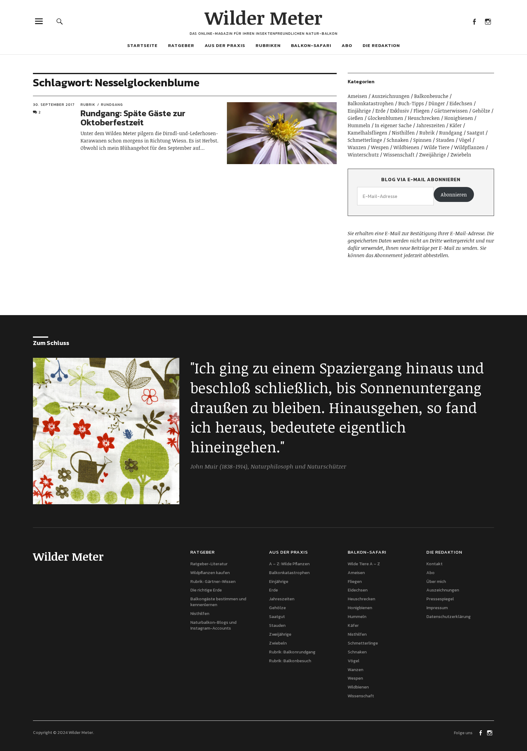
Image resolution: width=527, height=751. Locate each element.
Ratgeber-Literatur (209, 564)
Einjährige (359, 110)
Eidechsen (461, 103)
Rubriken (268, 45)
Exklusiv (399, 110)
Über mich (436, 581)
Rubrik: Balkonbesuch (290, 661)
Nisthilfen (403, 132)
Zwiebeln (460, 154)
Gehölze (481, 110)
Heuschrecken (424, 118)
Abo (347, 45)
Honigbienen (458, 118)
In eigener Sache (393, 125)
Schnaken (398, 140)
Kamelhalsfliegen (367, 132)
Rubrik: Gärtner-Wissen (212, 581)
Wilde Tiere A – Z (364, 564)
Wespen (380, 147)
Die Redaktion (381, 45)
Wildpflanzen (469, 147)
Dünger (436, 103)
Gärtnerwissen (451, 110)
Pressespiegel (440, 599)
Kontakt (434, 564)
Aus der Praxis (225, 45)
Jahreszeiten (430, 125)
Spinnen (422, 140)
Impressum (437, 608)
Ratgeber (181, 45)
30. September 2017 (54, 104)
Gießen (355, 118)
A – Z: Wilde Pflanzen (289, 564)
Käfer (456, 125)
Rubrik (88, 104)
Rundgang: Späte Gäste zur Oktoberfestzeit (133, 118)
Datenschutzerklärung (448, 616)
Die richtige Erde (206, 590)
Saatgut (475, 132)
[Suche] (60, 21)
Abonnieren (454, 194)
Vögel (465, 140)
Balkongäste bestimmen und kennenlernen (218, 602)
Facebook (474, 21)
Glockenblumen (385, 118)
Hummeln (359, 125)
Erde (380, 110)
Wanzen (357, 147)
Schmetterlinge (365, 140)
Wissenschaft (398, 154)
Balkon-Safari (311, 45)
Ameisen (357, 96)
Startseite (142, 45)
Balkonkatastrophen (371, 103)
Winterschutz (363, 154)
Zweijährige (432, 154)
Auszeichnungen (391, 96)
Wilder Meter (263, 17)
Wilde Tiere (437, 147)
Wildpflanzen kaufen (210, 573)
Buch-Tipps (411, 103)
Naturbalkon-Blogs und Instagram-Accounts (213, 625)
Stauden (445, 140)
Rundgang (112, 104)
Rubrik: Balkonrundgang (292, 652)
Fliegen (422, 110)
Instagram (488, 21)
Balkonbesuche (431, 96)
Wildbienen (406, 147)
